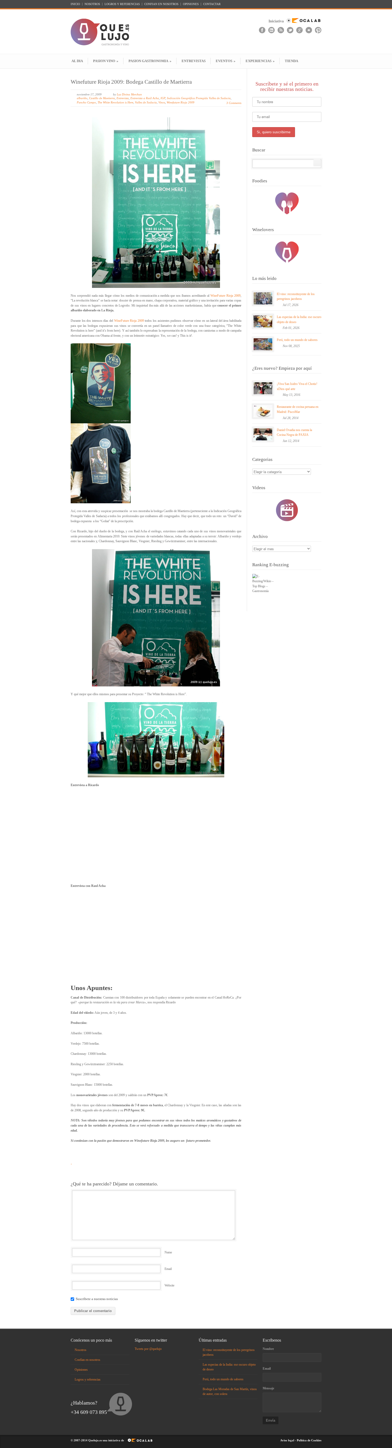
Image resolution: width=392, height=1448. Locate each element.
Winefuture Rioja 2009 (180, 102)
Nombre (268, 1349)
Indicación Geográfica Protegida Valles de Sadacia (199, 98)
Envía (270, 1420)
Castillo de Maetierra (102, 98)
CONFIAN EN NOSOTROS (161, 4)
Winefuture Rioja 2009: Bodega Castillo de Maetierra (131, 82)
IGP (163, 98)
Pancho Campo (86, 102)
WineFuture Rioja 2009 (225, 295)
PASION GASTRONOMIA (150, 61)
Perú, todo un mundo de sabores (297, 340)
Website (169, 1285)
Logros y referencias (88, 1379)
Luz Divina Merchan (129, 94)
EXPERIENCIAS (260, 61)
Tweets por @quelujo (148, 1349)
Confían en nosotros (87, 1360)
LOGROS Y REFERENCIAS (122, 4)
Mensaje (268, 1388)
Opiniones (81, 1369)
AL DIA (77, 61)
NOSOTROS (92, 4)
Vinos (161, 102)
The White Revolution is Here (115, 102)
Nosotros (80, 1350)
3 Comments (233, 102)
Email (168, 1269)
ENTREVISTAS (194, 61)
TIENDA (291, 61)
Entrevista (123, 98)
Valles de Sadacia (146, 102)
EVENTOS (225, 61)
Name (168, 1252)
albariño (82, 98)
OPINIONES (191, 4)
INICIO (75, 4)
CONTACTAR (212, 4)
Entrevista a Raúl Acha (144, 98)
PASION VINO (105, 61)
